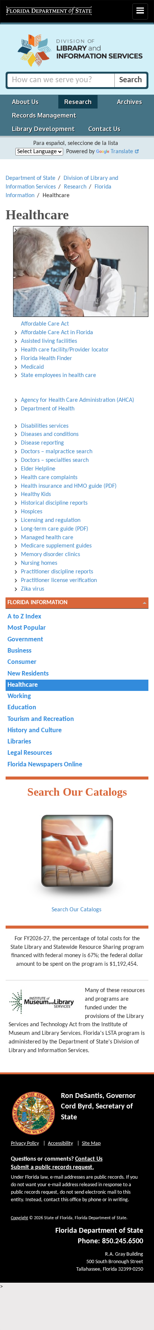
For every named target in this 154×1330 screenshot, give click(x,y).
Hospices (31, 512)
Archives (129, 102)
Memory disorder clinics (50, 555)
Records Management (44, 115)
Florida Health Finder (46, 359)
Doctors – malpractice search (56, 452)
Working (19, 696)
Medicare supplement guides (56, 546)
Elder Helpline (38, 469)
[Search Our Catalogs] (77, 858)
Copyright (19, 1218)
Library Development (43, 129)
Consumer (21, 662)
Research (78, 102)
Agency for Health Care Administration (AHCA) (77, 400)
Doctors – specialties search (55, 460)
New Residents (28, 673)
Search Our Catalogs (76, 910)
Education (21, 707)
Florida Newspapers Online (44, 764)
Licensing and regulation (50, 520)
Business (19, 650)
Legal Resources (29, 753)
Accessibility (60, 1143)
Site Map (91, 1143)
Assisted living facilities (49, 341)
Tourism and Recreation (40, 719)
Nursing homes (39, 563)
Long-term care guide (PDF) (54, 529)
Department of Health (47, 409)
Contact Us (104, 129)
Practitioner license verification (59, 581)
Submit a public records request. (52, 1167)
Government (25, 639)
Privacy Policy (25, 1143)
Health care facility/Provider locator (65, 350)
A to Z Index (24, 616)
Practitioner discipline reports (57, 572)
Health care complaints (49, 478)
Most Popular (26, 628)
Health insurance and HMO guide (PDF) (69, 486)
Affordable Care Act (45, 324)
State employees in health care (58, 375)
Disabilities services (44, 426)
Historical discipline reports (54, 503)
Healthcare (22, 685)
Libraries (19, 741)
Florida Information (37, 603)
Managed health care (47, 538)
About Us (25, 102)
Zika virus (32, 589)
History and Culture (34, 730)
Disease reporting (42, 443)
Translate (122, 152)
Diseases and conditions (49, 434)
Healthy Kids (36, 495)
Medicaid (32, 367)
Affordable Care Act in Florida (57, 333)
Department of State (30, 178)
